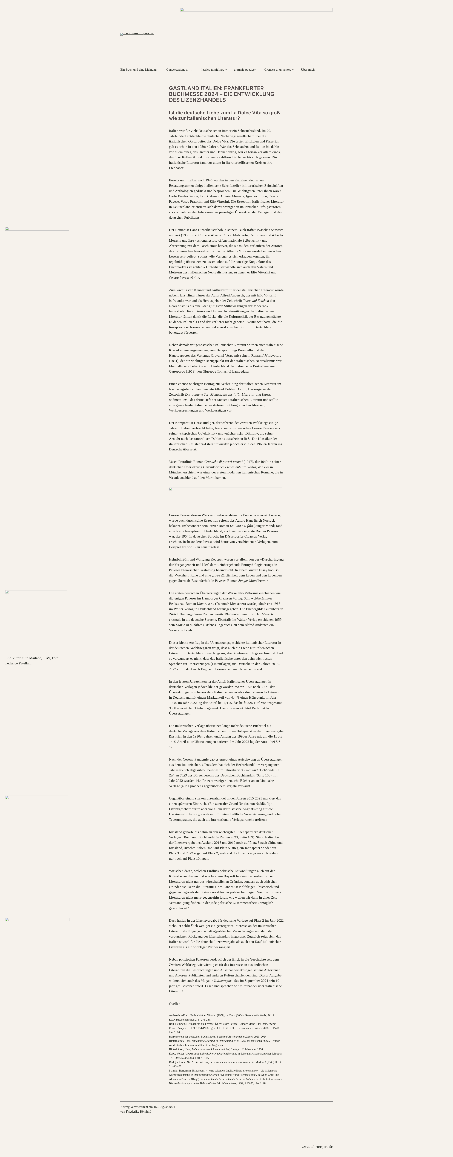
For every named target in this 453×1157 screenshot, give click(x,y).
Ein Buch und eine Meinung (138, 69)
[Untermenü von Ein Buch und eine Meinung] (158, 70)
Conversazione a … (179, 69)
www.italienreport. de (317, 1147)
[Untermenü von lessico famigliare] (226, 70)
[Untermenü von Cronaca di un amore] (293, 70)
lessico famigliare (213, 69)
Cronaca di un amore (277, 69)
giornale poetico (244, 69)
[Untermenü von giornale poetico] (256, 70)
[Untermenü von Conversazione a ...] (193, 70)
